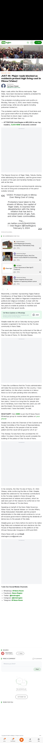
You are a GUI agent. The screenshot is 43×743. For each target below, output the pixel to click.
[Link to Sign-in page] (32, 42)
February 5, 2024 (21, 228)
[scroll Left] (3, 289)
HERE (18, 414)
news (9, 73)
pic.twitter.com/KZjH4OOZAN (21, 223)
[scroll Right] (7, 289)
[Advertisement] (21, 151)
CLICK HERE (15, 125)
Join (37, 315)
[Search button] (28, 42)
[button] (4, 740)
